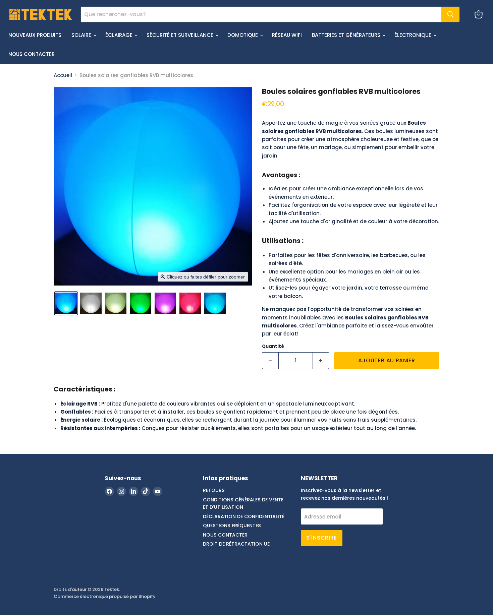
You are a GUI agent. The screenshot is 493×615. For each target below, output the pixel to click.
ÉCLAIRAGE (119, 35)
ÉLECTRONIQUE (413, 35)
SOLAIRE (82, 35)
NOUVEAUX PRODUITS (34, 35)
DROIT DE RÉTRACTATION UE (236, 544)
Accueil (63, 75)
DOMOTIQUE (243, 35)
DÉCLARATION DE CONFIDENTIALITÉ (243, 516)
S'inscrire (321, 538)
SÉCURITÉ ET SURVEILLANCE (181, 35)
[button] (66, 303)
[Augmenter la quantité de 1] (321, 360)
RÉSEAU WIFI (287, 35)
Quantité (273, 346)
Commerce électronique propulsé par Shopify (105, 596)
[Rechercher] (450, 14)
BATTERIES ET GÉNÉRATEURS (347, 35)
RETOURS (214, 490)
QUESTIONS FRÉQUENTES (232, 525)
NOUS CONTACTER (31, 54)
